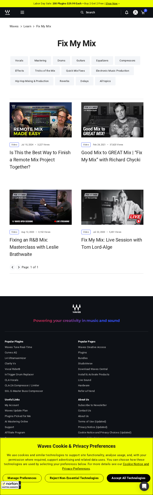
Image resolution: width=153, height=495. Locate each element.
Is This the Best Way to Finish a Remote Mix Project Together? (40, 160)
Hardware (83, 385)
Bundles (83, 358)
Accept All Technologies (128, 478)
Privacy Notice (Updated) (92, 427)
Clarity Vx (10, 363)
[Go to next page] (19, 267)
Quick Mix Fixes (75, 70)
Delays (84, 81)
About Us (83, 416)
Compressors (127, 60)
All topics (105, 81)
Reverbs (64, 81)
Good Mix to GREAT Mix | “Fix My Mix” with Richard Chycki (111, 156)
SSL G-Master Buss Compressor (24, 390)
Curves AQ (11, 352)
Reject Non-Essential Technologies (74, 478)
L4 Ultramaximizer (15, 358)
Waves (14, 26)
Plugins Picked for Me (18, 416)
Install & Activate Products (93, 374)
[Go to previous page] (13, 267)
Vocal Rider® (12, 369)
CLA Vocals (11, 380)
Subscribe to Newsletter (92, 405)
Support (9, 427)
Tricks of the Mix (45, 70)
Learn (27, 26)
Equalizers (102, 60)
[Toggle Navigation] (22, 12)
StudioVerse (85, 363)
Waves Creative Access (92, 347)
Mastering (40, 60)
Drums (62, 60)
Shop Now (112, 3)
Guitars (80, 60)
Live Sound (84, 380)
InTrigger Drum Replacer (19, 374)
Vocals (19, 60)
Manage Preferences (22, 478)
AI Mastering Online (16, 421)
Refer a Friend (86, 390)
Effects (19, 70)
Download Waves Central (93, 369)
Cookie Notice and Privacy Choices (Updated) (104, 432)
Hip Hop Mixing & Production (32, 81)
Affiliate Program (15, 432)
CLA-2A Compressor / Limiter (22, 385)
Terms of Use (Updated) (92, 421)
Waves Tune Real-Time (18, 347)
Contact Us (84, 410)
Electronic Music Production (112, 70)
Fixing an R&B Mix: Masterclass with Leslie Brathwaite (34, 247)
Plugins (82, 352)
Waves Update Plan (16, 410)
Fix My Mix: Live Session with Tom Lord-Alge (111, 243)
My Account (12, 405)
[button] (11, 485)
